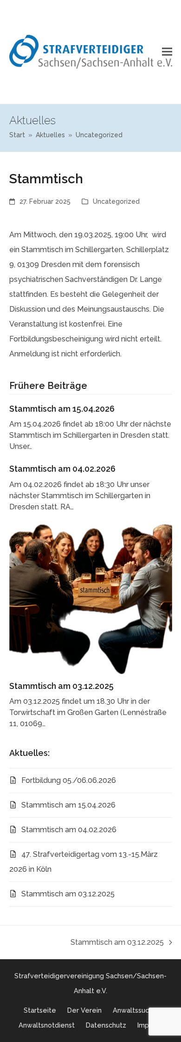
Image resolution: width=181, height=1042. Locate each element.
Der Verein (84, 1010)
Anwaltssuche (135, 1010)
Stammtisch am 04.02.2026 (62, 469)
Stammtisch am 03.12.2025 (61, 686)
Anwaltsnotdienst (47, 1025)
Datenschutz (106, 1025)
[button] (167, 52)
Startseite (40, 1010)
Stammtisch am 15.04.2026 (62, 409)
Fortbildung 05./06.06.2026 (68, 780)
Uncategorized (116, 201)
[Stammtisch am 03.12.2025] (90, 598)
